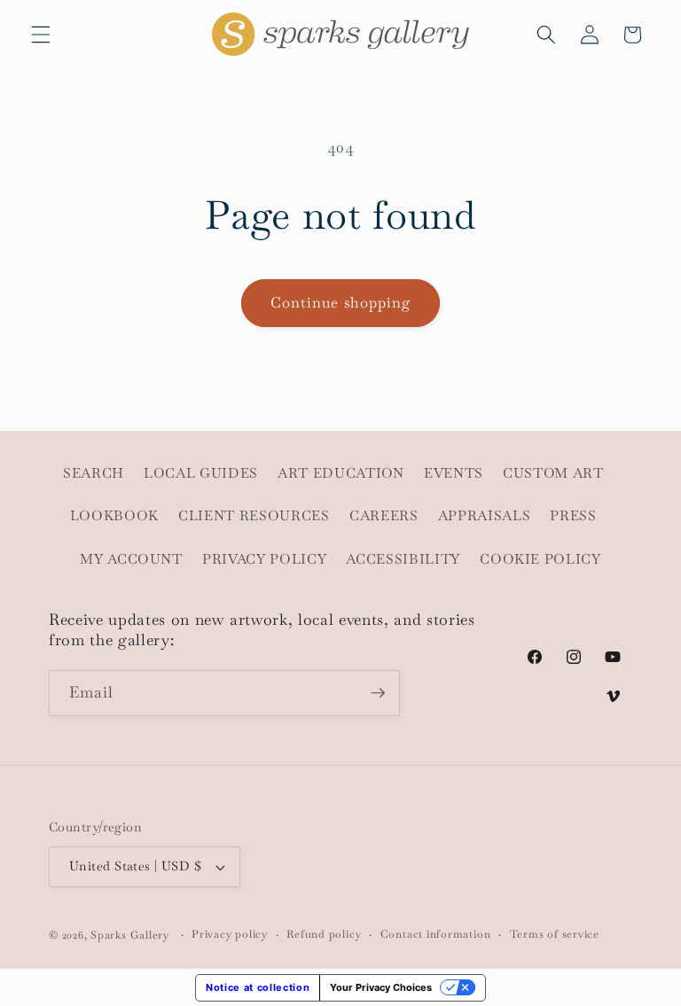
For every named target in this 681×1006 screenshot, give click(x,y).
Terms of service (554, 934)
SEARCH (93, 473)
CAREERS (384, 516)
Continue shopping (340, 302)
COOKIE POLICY (540, 559)
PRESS (573, 516)
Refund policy (323, 934)
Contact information (435, 934)
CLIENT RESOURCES (254, 516)
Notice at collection (257, 987)
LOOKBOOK (114, 516)
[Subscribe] (377, 693)
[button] (41, 34)
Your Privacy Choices (381, 987)
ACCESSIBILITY (403, 559)
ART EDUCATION (341, 473)
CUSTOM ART (553, 473)
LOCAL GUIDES (201, 473)
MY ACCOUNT (131, 559)
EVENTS (453, 473)
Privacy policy (230, 934)
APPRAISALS (484, 516)
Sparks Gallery (129, 935)
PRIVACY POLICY (264, 559)
